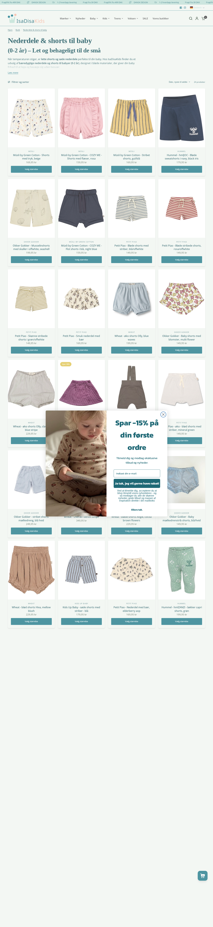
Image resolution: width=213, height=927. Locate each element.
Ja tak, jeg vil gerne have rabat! (137, 483)
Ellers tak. (137, 509)
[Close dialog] (163, 414)
